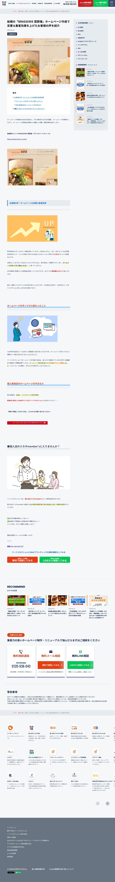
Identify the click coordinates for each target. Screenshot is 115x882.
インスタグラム (82, 45)
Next (108, 803)
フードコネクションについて (23, 3)
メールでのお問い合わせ (85, 3)
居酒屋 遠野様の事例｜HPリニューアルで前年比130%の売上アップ (96, 96)
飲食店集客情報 (48, 3)
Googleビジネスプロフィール (87, 41)
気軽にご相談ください (101, 3)
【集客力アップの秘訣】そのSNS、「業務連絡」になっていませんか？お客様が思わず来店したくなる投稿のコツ (96, 121)
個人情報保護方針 (38, 869)
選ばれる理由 (11, 3)
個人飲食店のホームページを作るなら (28, 105)
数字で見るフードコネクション (17, 831)
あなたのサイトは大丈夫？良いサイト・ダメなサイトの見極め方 (28, 840)
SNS (79, 48)
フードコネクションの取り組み (17, 834)
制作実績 (34, 3)
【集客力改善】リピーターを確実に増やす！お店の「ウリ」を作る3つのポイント (96, 73)
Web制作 (81, 31)
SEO (79, 34)
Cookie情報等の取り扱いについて (61, 869)
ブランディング (82, 59)
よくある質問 (56, 3)
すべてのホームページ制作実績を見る (19, 844)
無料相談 (10, 856)
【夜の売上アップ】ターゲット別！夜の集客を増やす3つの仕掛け (96, 84)
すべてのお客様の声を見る (15, 847)
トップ (14, 11)
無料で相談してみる (50, 665)
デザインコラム (82, 55)
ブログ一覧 (20, 11)
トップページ (11, 827)
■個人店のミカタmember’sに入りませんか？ (29, 109)
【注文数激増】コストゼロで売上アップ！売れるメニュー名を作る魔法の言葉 (96, 109)
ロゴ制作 (80, 27)
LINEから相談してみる (79, 665)
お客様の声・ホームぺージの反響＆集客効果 (29, 97)
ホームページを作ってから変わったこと (29, 101)
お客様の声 (40, 3)
